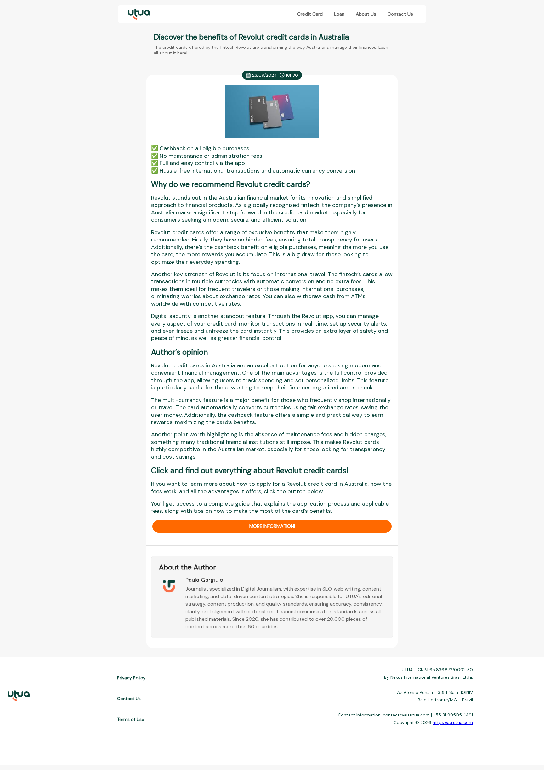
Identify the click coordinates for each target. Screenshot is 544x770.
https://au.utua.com (453, 722)
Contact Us (400, 14)
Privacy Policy (131, 678)
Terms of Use (130, 719)
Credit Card (310, 14)
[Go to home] (138, 14)
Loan (339, 14)
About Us (366, 14)
